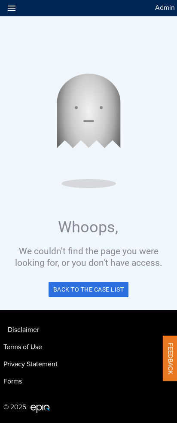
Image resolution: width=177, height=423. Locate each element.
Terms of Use (22, 347)
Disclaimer (23, 330)
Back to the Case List (88, 289)
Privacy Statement (30, 364)
